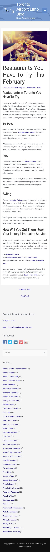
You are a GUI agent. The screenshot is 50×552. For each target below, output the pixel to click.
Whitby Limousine (9, 520)
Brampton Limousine (10, 393)
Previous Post (24, 289)
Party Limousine (9, 468)
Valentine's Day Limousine (12, 508)
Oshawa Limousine (10, 464)
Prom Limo (7, 472)
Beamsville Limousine (11, 389)
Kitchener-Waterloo (10, 432)
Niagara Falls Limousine (12, 456)
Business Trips (8, 404)
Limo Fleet (7, 436)
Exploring (6, 412)
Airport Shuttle (8, 373)
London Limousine (10, 440)
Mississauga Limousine (11, 448)
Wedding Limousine (10, 516)
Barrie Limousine (9, 385)
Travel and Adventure (11, 87)
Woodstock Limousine (11, 532)
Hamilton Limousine (10, 424)
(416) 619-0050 (12, 255)
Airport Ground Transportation (14, 369)
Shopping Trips (8, 476)
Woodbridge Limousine (11, 528)
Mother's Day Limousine (12, 452)
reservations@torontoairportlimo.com (22, 257)
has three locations (29, 161)
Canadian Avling (15, 200)
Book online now (30, 275)
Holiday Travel (8, 428)
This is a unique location (27, 132)
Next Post (25, 296)
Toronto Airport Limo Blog (27, 9)
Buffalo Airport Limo (10, 396)
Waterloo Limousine (10, 512)
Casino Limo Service (10, 408)
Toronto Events (8, 484)
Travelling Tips (8, 496)
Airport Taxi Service (10, 376)
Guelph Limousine (9, 420)
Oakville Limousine (10, 460)
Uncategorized (8, 500)
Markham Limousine (10, 444)
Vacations (6, 504)
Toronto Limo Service (11, 488)
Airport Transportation (11, 381)
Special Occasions (10, 480)
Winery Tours (8, 524)
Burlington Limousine (11, 400)
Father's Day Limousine (11, 416)
